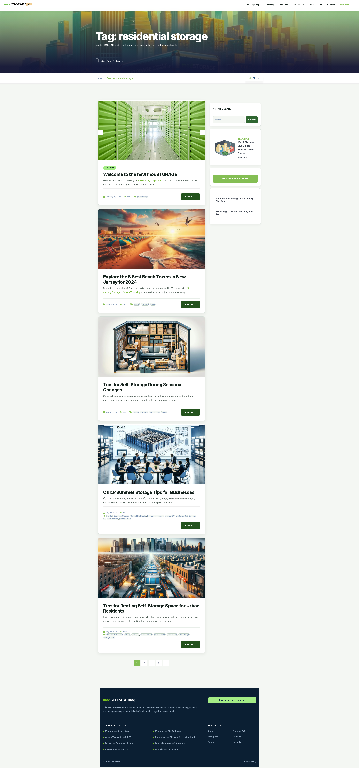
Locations (299, 5)
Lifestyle (145, 304)
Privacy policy (249, 761)
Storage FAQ (239, 731)
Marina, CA (169, 516)
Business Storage (121, 516)
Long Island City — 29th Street (170, 743)
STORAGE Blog (119, 700)
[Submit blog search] (252, 119)
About (312, 5)
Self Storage (142, 197)
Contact (331, 5)
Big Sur (109, 516)
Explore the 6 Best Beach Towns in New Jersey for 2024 (144, 279)
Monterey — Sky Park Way (168, 731)
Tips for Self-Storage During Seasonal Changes (142, 387)
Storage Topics (255, 5)
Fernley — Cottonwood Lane (119, 743)
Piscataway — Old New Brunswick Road (175, 737)
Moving (270, 5)
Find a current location (232, 700)
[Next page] (166, 663)
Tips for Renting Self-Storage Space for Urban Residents (151, 608)
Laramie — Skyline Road (167, 749)
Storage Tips (125, 519)
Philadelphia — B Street (117, 749)
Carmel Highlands (138, 516)
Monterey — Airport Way (117, 731)
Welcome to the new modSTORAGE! (141, 174)
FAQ (321, 5)
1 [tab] (148, 152)
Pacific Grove (159, 635)
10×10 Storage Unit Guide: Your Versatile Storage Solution (246, 149)
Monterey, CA (182, 516)
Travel (153, 304)
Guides (137, 304)
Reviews (237, 736)
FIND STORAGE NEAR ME (235, 178)
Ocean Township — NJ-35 (118, 737)
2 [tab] (155, 152)
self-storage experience (150, 180)
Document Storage (155, 516)
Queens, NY (172, 635)
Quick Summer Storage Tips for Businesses (148, 492)
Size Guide (284, 5)
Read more (190, 196)
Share (256, 78)
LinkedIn (237, 742)
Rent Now (344, 5)
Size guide (213, 736)
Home (99, 78)
